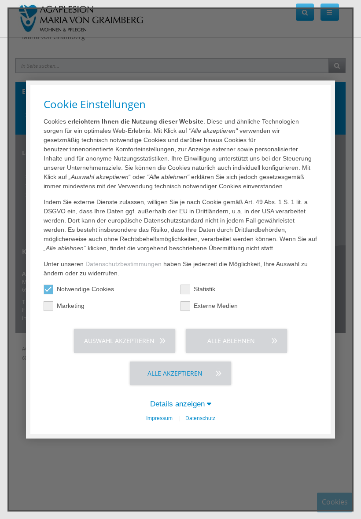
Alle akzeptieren (175, 373)
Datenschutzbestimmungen (123, 263)
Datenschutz (200, 418)
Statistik (204, 288)
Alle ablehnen (231, 340)
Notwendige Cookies (85, 288)
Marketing (71, 305)
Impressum (159, 418)
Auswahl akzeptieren (119, 340)
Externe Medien (216, 305)
